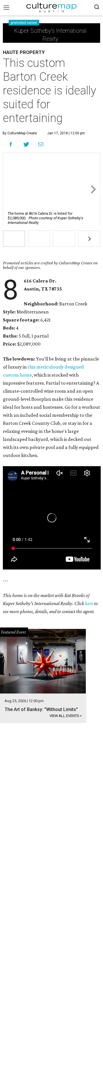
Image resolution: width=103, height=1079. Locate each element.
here (89, 603)
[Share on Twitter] (26, 144)
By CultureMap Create (20, 133)
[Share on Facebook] (11, 144)
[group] (14, 238)
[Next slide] (93, 189)
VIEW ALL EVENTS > (65, 716)
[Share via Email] (40, 144)
